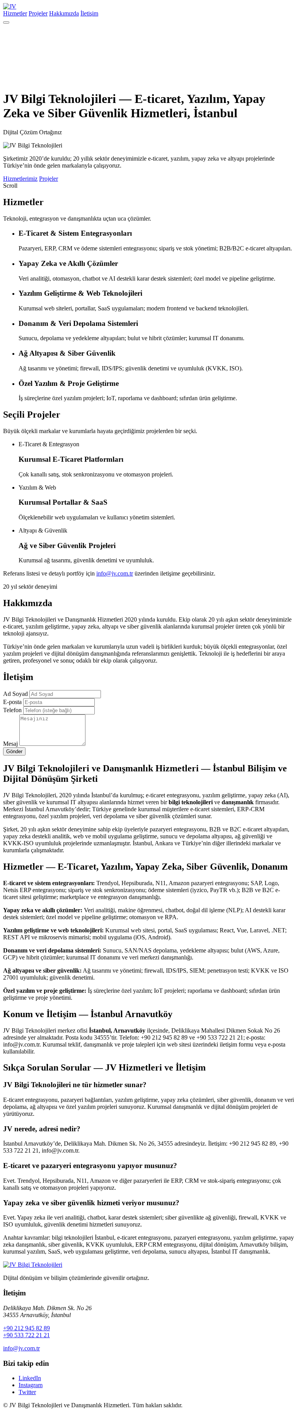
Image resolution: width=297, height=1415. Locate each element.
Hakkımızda (64, 13)
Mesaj (10, 743)
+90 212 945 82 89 (26, 1328)
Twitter (27, 1392)
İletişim (89, 13)
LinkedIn (30, 1378)
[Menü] (6, 22)
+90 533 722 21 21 (26, 1335)
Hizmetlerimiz (20, 178)
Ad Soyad (15, 693)
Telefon (12, 710)
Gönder (14, 751)
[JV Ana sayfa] (32, 1264)
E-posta (12, 702)
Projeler (38, 13)
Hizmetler (15, 13)
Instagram (31, 1385)
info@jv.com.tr (114, 573)
